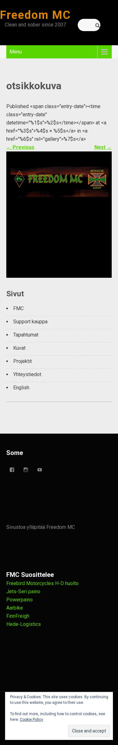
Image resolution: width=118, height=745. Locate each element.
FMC (18, 308)
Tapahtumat (25, 335)
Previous (20, 147)
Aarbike (14, 608)
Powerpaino (19, 600)
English (21, 388)
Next (103, 147)
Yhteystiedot (27, 374)
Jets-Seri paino (23, 591)
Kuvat (19, 348)
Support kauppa (30, 322)
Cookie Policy (31, 719)
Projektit (22, 361)
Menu (15, 52)
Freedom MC (35, 15)
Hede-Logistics (23, 624)
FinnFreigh (17, 616)
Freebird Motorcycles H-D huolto (42, 583)
